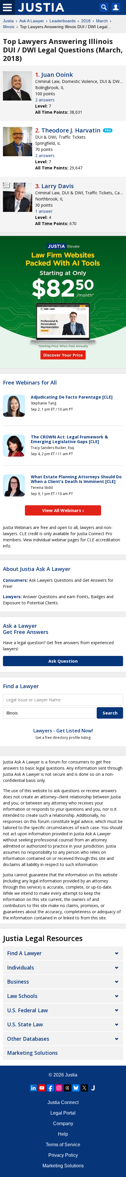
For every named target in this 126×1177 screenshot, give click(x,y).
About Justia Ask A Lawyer (36, 568)
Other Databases (28, 1038)
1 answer (43, 211)
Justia (8, 20)
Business (18, 981)
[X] (84, 1087)
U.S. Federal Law (27, 1010)
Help (63, 1134)
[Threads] (67, 1087)
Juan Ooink (57, 75)
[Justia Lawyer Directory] (92, 1087)
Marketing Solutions (32, 1052)
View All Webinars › (63, 510)
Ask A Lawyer (31, 20)
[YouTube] (41, 1087)
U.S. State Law (25, 1024)
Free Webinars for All (30, 383)
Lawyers (12, 596)
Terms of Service (63, 1144)
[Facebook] (50, 1087)
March (102, 20)
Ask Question (63, 661)
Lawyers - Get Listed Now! (63, 730)
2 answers (45, 100)
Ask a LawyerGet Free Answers (25, 629)
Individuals (20, 967)
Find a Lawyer (21, 686)
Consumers (15, 580)
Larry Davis (57, 186)
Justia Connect (63, 1102)
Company (63, 1123)
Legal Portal (63, 1112)
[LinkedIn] (33, 1087)
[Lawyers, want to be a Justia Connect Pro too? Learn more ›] (107, 130)
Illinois (8, 26)
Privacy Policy (63, 1155)
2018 (86, 20)
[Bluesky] (75, 1087)
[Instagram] (58, 1087)
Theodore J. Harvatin (71, 130)
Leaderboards (63, 20)
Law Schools (22, 995)
